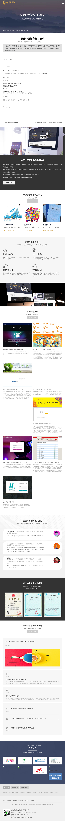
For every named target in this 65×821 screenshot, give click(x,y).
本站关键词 (15, 787)
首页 (4, 800)
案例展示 (9, 800)
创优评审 (5, 30)
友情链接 (6, 787)
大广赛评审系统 (9, 230)
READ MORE (9, 182)
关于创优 (26, 800)
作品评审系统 (28, 230)
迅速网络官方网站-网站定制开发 (10, 792)
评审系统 (35, 792)
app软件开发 (23, 792)
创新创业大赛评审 (49, 230)
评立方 (40, 792)
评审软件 (29, 792)
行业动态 (11, 30)
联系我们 (32, 800)
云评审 (51, 792)
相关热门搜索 (24, 787)
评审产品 (15, 800)
